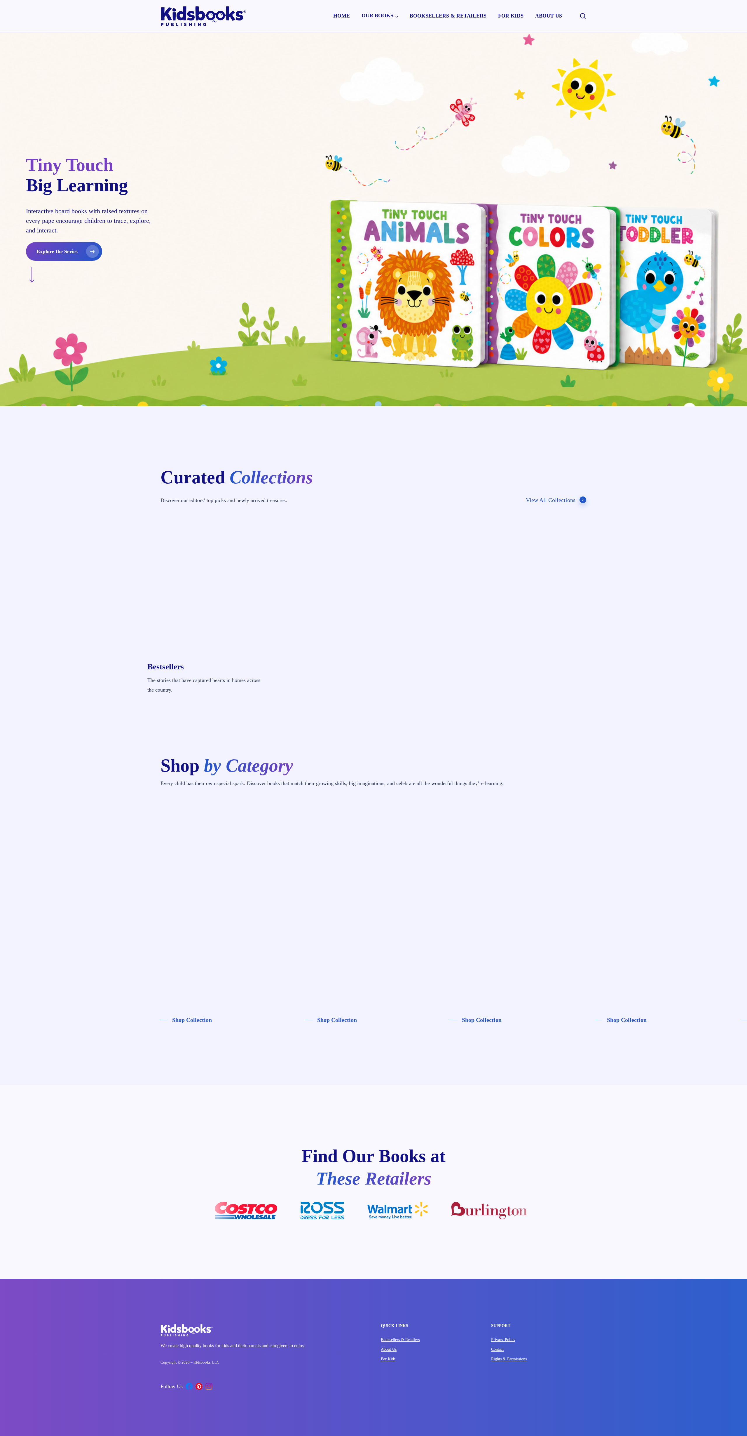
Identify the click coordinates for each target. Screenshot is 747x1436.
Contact (497, 1349)
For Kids (388, 1359)
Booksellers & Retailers (400, 1340)
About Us (389, 1349)
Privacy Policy (503, 1340)
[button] (64, 251)
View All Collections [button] (550, 500)
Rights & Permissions (509, 1359)
